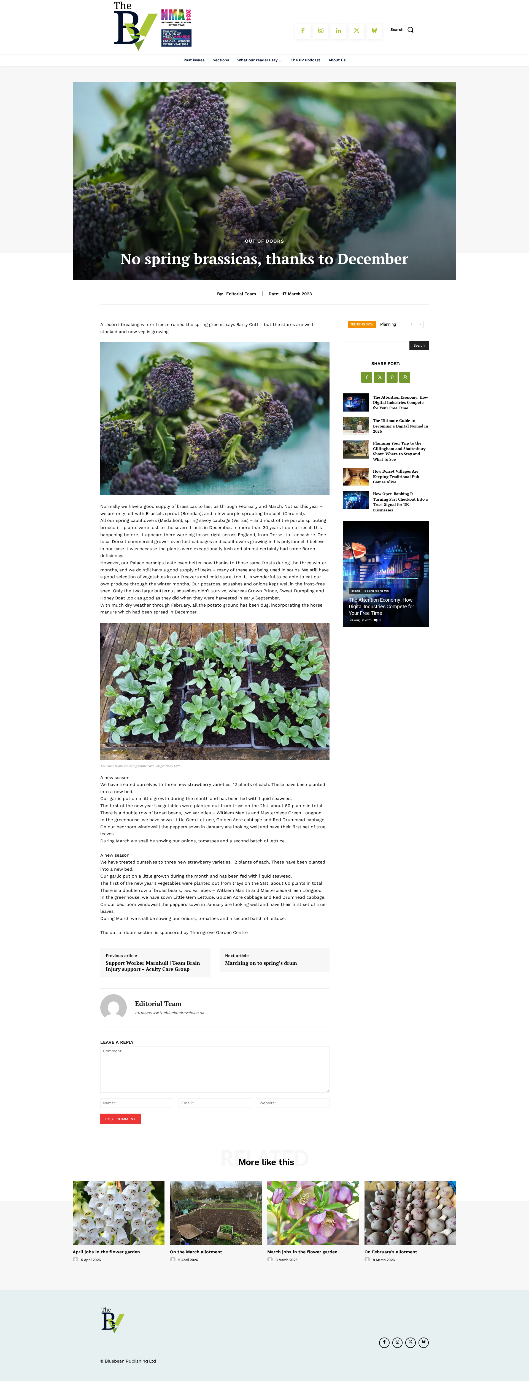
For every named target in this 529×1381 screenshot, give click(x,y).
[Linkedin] (338, 31)
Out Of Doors (264, 241)
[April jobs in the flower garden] (118, 1213)
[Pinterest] (392, 377)
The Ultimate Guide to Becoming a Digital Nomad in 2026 (400, 426)
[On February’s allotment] (410, 1213)
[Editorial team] (113, 1007)
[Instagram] (320, 31)
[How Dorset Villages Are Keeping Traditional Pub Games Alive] (355, 477)
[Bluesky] (374, 31)
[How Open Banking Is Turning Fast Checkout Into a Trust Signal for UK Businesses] (355, 500)
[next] (420, 324)
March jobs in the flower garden (302, 1251)
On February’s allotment (391, 1251)
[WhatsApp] (404, 377)
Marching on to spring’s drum (261, 963)
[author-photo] (76, 1260)
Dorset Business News (370, 591)
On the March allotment (196, 1251)
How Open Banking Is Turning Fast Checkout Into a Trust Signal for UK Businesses (400, 502)
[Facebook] (303, 31)
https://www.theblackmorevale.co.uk (169, 1012)
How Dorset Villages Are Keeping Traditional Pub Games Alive (396, 476)
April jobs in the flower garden (106, 1251)
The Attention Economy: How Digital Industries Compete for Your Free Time (400, 402)
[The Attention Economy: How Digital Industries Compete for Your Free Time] (355, 402)
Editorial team (241, 293)
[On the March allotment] (216, 1213)
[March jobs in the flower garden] (313, 1213)
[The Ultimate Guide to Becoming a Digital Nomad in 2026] (355, 426)
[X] (356, 31)
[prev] (411, 324)
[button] (403, 29)
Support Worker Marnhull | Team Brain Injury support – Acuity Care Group (153, 966)
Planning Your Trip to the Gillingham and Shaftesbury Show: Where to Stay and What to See (399, 451)
